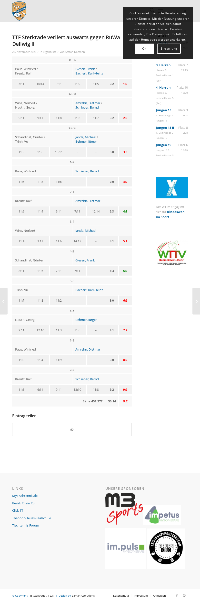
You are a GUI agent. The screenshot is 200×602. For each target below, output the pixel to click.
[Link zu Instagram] (184, 595)
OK (144, 48)
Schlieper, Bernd (87, 107)
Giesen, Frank (85, 69)
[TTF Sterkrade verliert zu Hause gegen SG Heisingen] (4, 301)
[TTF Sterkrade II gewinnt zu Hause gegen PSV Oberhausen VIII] (196, 301)
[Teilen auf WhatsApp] (71, 429)
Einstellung (169, 48)
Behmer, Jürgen (86, 141)
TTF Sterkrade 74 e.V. (41, 595)
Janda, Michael (85, 137)
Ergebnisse (49, 52)
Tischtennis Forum (25, 525)
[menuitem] (121, 595)
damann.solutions (83, 595)
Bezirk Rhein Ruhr (25, 503)
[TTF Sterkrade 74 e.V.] (19, 11)
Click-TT (17, 510)
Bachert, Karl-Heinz (89, 73)
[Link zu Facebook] (176, 595)
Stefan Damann (75, 52)
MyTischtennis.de (25, 495)
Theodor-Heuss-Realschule (31, 518)
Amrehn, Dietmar (87, 103)
